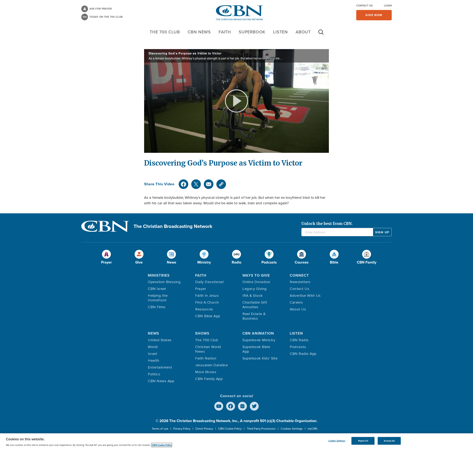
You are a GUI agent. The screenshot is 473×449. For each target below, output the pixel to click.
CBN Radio (299, 340)
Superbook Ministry (258, 340)
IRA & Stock (252, 295)
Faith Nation (205, 358)
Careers (296, 302)
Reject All (363, 441)
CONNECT (299, 275)
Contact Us (364, 6)
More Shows (205, 372)
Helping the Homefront (158, 297)
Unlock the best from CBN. (327, 223)
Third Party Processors (261, 429)
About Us (298, 309)
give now (373, 15)
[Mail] (208, 184)
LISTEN (280, 32)
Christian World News (208, 349)
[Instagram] (242, 406)
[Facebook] (183, 184)
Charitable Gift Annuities (254, 304)
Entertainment (160, 367)
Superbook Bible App (256, 349)
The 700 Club (165, 32)
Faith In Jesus (207, 295)
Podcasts (298, 347)
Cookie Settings (336, 441)
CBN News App (161, 381)
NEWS (153, 333)
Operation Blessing (164, 282)
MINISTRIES (159, 275)
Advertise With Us (305, 295)
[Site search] (321, 34)
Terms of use (160, 429)
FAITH (225, 32)
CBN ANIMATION (258, 333)
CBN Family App (209, 379)
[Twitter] (196, 184)
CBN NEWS (199, 32)
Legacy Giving (254, 289)
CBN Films (157, 307)
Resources (204, 309)
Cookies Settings (292, 429)
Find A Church (207, 302)
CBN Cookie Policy (230, 429)
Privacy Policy (181, 429)
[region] (236, 441)
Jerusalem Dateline (211, 365)
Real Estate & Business (254, 316)
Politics (154, 374)
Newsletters (300, 282)
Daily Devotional (209, 282)
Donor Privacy (204, 429)
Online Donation (256, 282)
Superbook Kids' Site (260, 358)
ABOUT (303, 32)
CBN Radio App (303, 354)
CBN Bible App (207, 316)
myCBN (312, 429)
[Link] (221, 184)
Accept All (389, 441)
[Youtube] (218, 406)
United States (160, 340)
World (153, 347)
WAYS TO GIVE (256, 275)
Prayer (200, 289)
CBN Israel (157, 289)
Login (388, 6)
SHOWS (202, 333)
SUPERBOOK (252, 32)
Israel (152, 354)
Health (153, 360)
